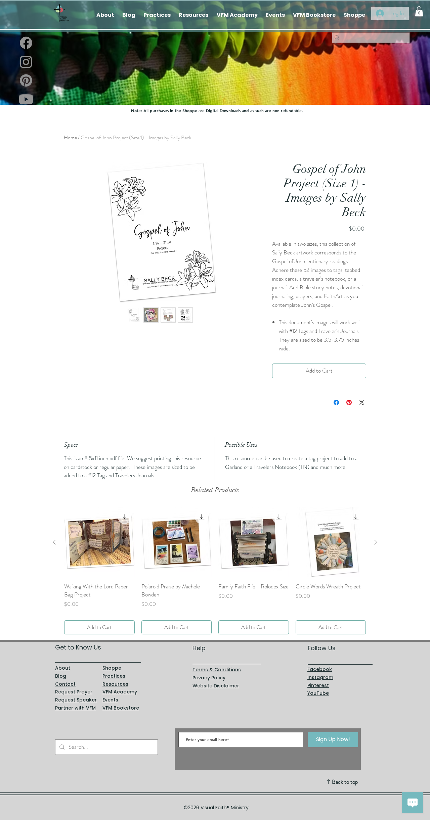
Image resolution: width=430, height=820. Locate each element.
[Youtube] (26, 99)
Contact (65, 684)
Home (70, 137)
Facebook (319, 669)
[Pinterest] (26, 80)
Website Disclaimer (215, 685)
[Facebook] (26, 43)
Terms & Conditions (216, 669)
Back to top (345, 782)
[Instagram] (26, 61)
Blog (60, 676)
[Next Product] (376, 542)
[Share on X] (362, 402)
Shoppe (111, 668)
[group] (215, 571)
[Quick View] (99, 542)
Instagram (320, 677)
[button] (419, 11)
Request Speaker (76, 699)
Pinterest (318, 685)
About (62, 668)
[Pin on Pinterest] (349, 402)
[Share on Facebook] (336, 402)
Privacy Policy (208, 677)
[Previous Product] (54, 542)
